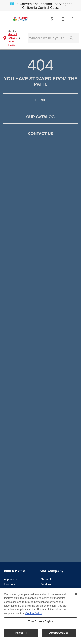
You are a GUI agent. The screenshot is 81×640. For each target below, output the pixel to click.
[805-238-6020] (63, 19)
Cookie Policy (33, 613)
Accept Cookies (58, 632)
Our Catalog (40, 117)
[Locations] (52, 19)
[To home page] (20, 19)
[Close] (76, 594)
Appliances (11, 579)
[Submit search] (71, 38)
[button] (7, 19)
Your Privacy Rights (40, 621)
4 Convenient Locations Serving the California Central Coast (44, 5)
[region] (40, 614)
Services (45, 584)
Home (40, 100)
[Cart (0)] (74, 19)
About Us (46, 579)
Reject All (21, 632)
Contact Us (40, 133)
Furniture (9, 584)
